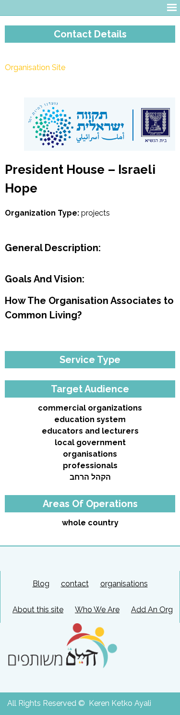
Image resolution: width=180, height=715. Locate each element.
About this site (37, 609)
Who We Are (97, 609)
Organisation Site (35, 67)
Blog (41, 583)
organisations (124, 583)
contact (75, 583)
